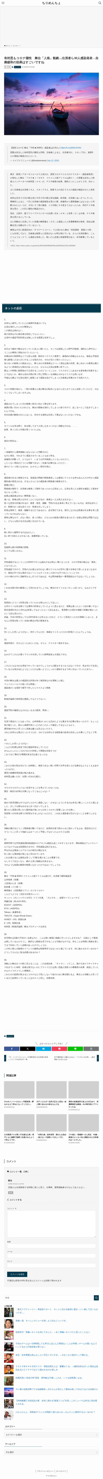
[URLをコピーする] (91, 1049)
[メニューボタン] (3, 3)
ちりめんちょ (51, 3)
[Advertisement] (51, 25)
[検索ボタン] (100, 3)
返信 (10, 1193)
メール (9, 1252)
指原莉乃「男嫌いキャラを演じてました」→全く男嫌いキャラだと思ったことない (53, 1332)
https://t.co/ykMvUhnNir (71, 148)
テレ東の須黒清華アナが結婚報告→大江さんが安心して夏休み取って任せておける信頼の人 (57, 1389)
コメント (11, 1208)
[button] (11, 1049)
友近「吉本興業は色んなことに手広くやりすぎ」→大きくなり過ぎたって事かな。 (53, 1355)
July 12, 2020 (53, 160)
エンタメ (17, 67)
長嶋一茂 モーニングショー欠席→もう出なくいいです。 (42, 1321)
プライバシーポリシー (45, 1471)
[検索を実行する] (96, 1297)
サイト (9, 1261)
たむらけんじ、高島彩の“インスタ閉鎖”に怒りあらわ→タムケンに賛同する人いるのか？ (55, 1412)
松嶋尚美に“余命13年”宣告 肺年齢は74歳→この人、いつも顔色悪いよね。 (50, 1378)
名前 (9, 1242)
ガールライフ (61, 1471)
